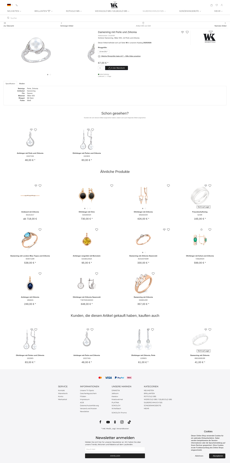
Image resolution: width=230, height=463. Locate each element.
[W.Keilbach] (209, 36)
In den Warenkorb (118, 68)
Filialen (83, 396)
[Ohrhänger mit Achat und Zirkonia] (200, 239)
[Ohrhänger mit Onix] (86, 195)
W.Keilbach (116, 408)
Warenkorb (62, 393)
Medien (22, 84)
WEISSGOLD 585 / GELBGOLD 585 (111, 11)
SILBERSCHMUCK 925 (153, 11)
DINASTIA (116, 390)
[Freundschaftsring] (200, 195)
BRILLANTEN (40, 11)
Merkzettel (62, 399)
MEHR (217, 11)
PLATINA (115, 402)
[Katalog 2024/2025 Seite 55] (205, 329)
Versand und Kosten (88, 408)
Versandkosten (122, 428)
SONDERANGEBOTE (189, 11)
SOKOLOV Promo (119, 413)
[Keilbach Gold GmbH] (114, 4)
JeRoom (115, 393)
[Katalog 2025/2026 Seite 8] (35, 185)
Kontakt (61, 390)
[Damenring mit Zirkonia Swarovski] (143, 239)
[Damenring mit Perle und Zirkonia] (35, 52)
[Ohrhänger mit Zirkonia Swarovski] (86, 283)
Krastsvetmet (117, 399)
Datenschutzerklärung (89, 405)
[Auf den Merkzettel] (187, 32)
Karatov (115, 396)
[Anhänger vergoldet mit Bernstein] (86, 239)
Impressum (85, 399)
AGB (82, 402)
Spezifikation (10, 84)
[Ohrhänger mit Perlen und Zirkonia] (87, 139)
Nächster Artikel (220, 26)
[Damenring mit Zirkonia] (143, 283)
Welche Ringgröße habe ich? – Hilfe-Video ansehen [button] (121, 56)
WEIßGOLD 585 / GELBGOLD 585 (158, 399)
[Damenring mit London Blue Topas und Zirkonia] (30, 239)
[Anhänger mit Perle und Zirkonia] (30, 139)
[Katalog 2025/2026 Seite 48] (182, 33)
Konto (60, 396)
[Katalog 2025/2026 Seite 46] (205, 185)
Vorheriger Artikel (66, 26)
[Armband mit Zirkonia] (30, 195)
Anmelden (115, 456)
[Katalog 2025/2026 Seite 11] (164, 229)
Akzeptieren (218, 456)
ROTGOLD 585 (73, 11)
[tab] (47, 74)
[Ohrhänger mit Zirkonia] (143, 195)
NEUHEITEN (13, 11)
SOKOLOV (116, 405)
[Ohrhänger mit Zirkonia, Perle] (143, 339)
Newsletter (84, 411)
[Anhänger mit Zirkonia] (30, 283)
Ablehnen (199, 456)
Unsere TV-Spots (87, 390)
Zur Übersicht (9, 26)
